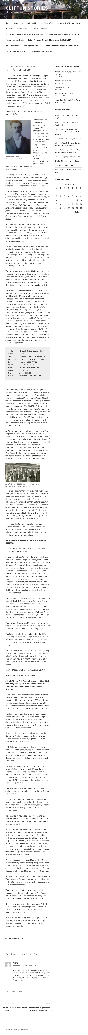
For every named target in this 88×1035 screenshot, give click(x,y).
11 (60, 200)
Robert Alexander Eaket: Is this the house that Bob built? (49, 40)
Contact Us (18, 23)
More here (20, 266)
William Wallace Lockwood (42, 51)
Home (8, 23)
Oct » (77, 212)
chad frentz (59, 139)
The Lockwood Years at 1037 (16, 51)
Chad (57, 161)
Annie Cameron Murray (63, 81)
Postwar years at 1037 (63, 87)
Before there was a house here (17, 29)
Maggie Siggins (41, 76)
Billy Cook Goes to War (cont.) (65, 93)
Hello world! (31, 23)
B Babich (31, 66)
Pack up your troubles (31, 46)
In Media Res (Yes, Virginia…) (69, 23)
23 (81, 204)
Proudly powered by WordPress (16, 1030)
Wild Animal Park (27, 456)
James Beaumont (12, 46)
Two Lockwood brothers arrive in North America (62, 46)
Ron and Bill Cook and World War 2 (67, 100)
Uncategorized (16, 938)
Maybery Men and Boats (15, 40)
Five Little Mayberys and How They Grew (63, 34)
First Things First (47, 23)
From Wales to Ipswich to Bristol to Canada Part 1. (24, 34)
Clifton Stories (27, 8)
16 (81, 200)
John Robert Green (40, 29)
